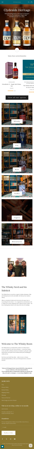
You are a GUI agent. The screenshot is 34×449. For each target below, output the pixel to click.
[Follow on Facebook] (2, 439)
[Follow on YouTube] (14, 439)
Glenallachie (12, 82)
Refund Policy (5, 390)
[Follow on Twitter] (6, 439)
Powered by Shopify (18, 445)
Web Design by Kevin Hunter (9, 400)
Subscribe (8, 433)
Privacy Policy (5, 387)
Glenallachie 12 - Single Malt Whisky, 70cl (11, 85)
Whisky (17, 121)
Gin (17, 145)
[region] (17, 27)
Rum (17, 169)
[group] (17, 27)
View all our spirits (17, 97)
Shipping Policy (5, 392)
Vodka (17, 193)
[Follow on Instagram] (10, 439)
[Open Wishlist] (2, 446)
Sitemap (4, 395)
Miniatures (17, 242)
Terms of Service (6, 397)
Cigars (17, 218)
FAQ (3, 384)
